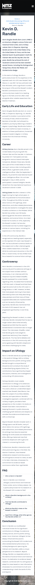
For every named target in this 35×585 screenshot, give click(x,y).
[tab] (17, 483)
